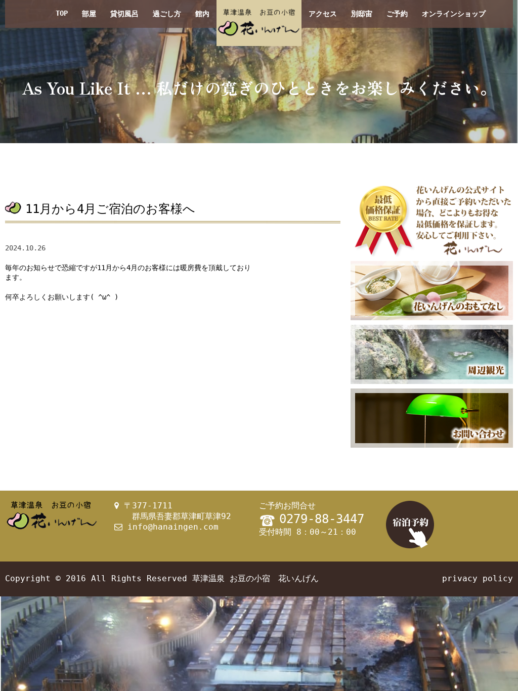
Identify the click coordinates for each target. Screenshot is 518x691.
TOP (62, 13)
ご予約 (397, 14)
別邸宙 (361, 14)
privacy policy (477, 578)
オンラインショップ (454, 14)
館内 (202, 14)
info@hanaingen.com (173, 527)
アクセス (323, 14)
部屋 (89, 14)
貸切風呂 (124, 14)
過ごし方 (167, 14)
